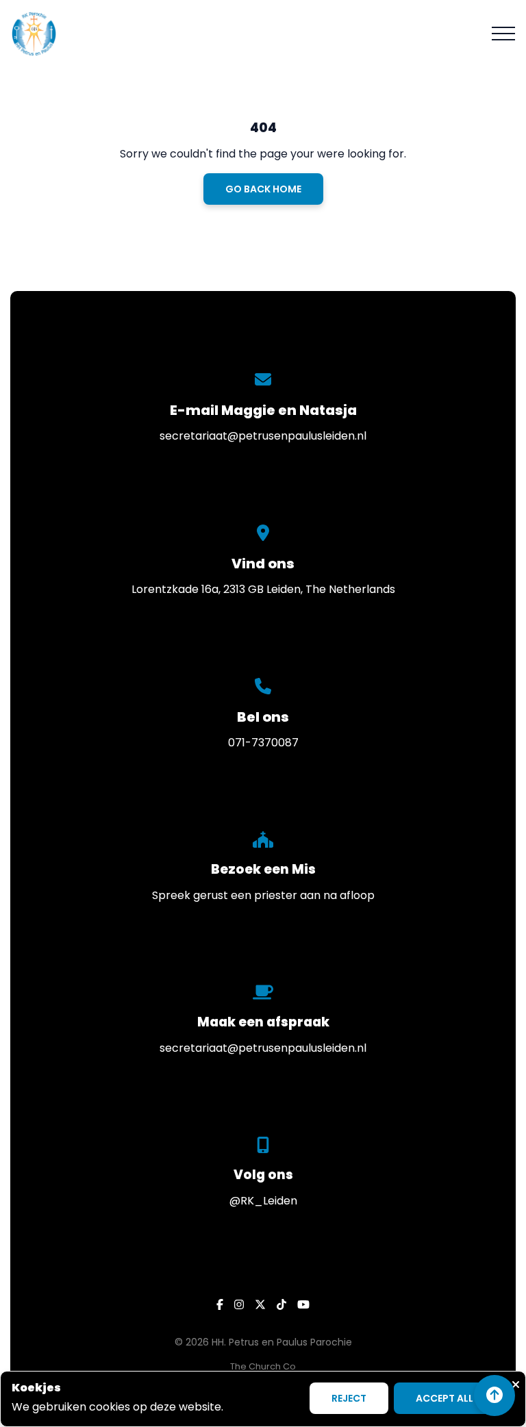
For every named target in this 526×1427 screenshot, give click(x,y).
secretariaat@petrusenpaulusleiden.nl (263, 436)
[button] (503, 33)
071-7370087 (263, 742)
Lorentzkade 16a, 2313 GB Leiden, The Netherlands (263, 589)
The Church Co (263, 1366)
